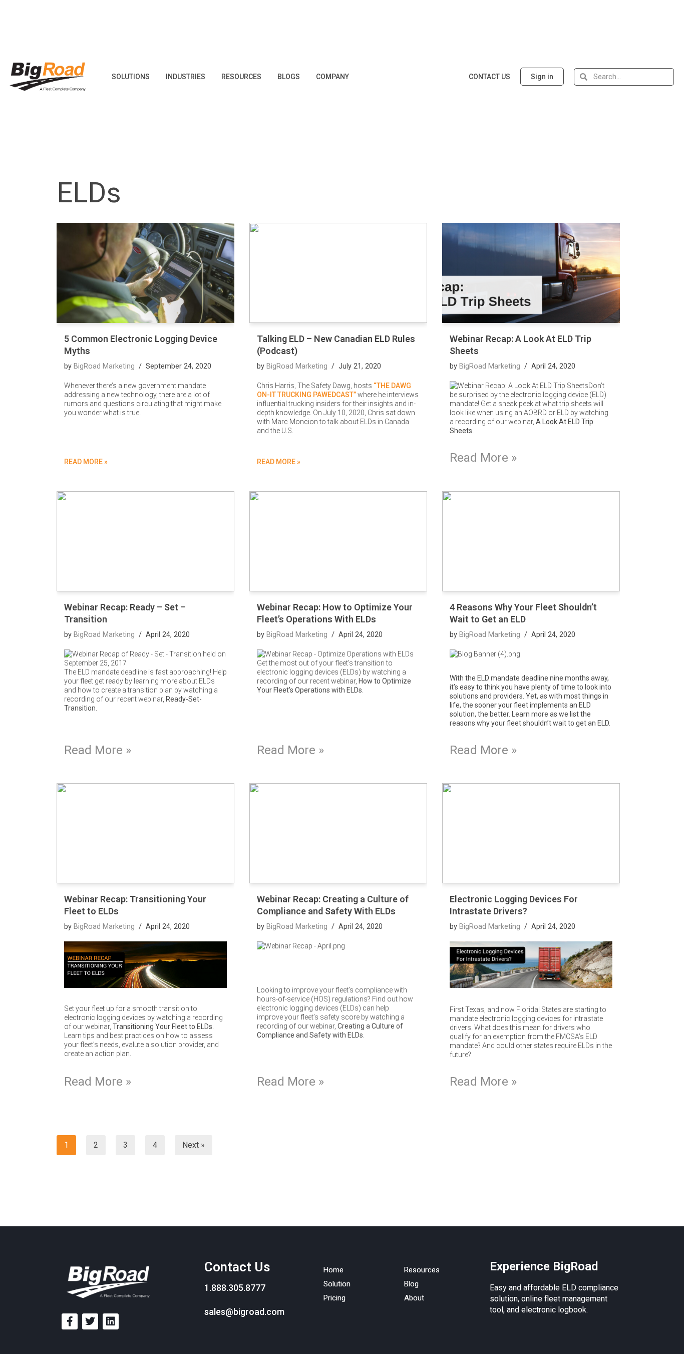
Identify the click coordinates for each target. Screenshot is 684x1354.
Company (332, 77)
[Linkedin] (111, 1321)
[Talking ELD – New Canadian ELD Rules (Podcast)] (338, 273)
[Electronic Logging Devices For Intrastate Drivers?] (531, 833)
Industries (185, 77)
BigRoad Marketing (104, 366)
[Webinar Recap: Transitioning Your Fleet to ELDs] (145, 833)
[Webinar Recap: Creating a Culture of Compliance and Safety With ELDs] (338, 833)
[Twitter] (90, 1321)
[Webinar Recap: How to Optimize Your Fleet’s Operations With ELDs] (338, 541)
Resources (241, 77)
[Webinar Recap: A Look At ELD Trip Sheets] (531, 273)
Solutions (131, 77)
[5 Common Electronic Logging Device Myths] (145, 273)
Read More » (86, 462)
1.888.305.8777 (234, 1287)
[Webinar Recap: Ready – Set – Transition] (145, 541)
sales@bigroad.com (244, 1311)
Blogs (288, 77)
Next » (193, 1145)
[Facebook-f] (70, 1321)
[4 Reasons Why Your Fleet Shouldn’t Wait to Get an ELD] (531, 541)
